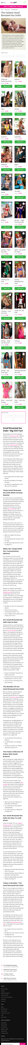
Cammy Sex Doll (5, 281)
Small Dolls (4, 1027)
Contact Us (4, 1017)
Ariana (17, 109)
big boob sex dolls (7, 592)
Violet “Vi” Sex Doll (19, 311)
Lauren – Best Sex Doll (5, 251)
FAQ (2, 1015)
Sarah (3, 192)
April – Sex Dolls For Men (20, 251)
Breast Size (7, 9)
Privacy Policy (4, 995)
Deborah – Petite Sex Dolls (6, 80)
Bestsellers (4, 1023)
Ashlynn (17, 341)
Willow (3, 220)
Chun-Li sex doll (11, 630)
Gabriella (18, 137)
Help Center (4, 1011)
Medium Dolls (4, 1029)
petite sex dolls (14, 445)
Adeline (17, 79)
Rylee (16, 165)
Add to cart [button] (7, 86)
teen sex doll (11, 508)
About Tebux (4, 989)
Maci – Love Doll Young (6, 401)
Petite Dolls (4, 1025)
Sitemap (3, 999)
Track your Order (5, 1013)
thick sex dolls (14, 697)
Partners (3, 1001)
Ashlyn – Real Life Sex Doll (5, 342)
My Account (4, 1009)
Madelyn (4, 165)
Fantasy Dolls (4, 1033)
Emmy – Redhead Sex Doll (19, 281)
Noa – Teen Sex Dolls (20, 401)
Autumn (4, 137)
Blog (2, 1007)
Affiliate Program (5, 993)
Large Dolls (4, 1031)
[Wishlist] (10, 63)
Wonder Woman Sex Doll (20, 371)
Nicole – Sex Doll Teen (5, 372)
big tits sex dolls (14, 436)
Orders (3, 991)
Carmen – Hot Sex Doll (6, 312)
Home (2, 9)
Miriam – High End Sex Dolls (19, 221)
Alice (2, 109)
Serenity (17, 191)
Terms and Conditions (6, 997)
